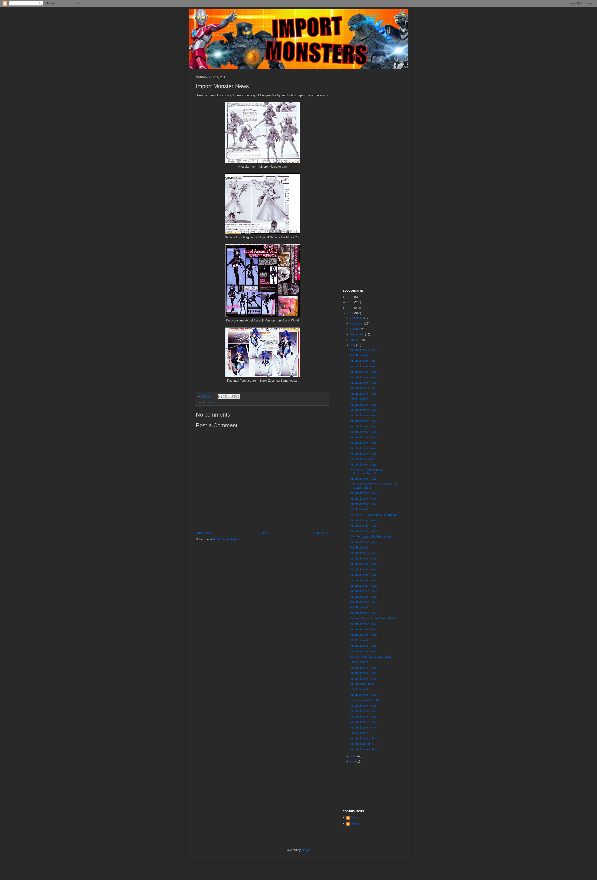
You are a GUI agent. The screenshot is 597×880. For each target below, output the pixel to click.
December (357, 318)
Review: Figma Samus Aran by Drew (373, 618)
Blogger (306, 850)
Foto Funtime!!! (359, 355)
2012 (350, 313)
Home (263, 533)
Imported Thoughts (362, 684)
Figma (210, 402)
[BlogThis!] (224, 396)
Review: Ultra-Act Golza (365, 700)
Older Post (321, 533)
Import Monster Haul (362, 360)
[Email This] (220, 396)
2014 (350, 302)
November (357, 323)
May (353, 761)
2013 (350, 308)
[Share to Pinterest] (237, 396)
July (353, 345)
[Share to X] (228, 396)
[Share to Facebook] (233, 396)
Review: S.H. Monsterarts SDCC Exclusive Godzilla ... (370, 471)
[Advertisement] (372, 146)
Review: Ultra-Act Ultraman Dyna (371, 656)
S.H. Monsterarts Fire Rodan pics (371, 536)
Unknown (357, 823)
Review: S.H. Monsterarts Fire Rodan (373, 515)
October (355, 329)
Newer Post (204, 533)
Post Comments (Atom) (227, 539)
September (357, 334)
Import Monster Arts (362, 459)
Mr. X (354, 817)
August (355, 340)
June (353, 756)
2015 (350, 297)
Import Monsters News (364, 738)
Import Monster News (363, 350)
